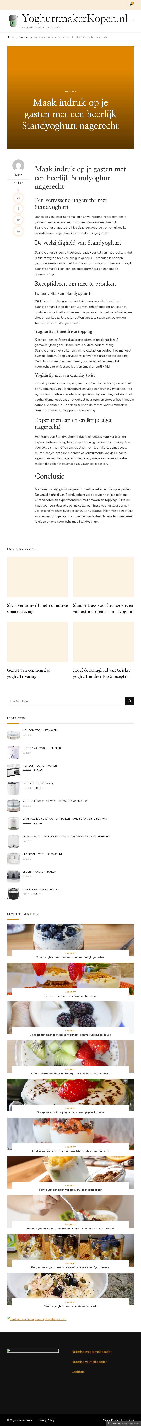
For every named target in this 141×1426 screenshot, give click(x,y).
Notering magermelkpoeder (92, 1352)
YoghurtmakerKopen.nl (75, 19)
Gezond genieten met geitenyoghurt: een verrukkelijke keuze (70, 1035)
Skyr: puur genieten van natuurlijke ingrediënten (70, 1190)
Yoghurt (70, 91)
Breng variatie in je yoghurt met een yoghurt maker (70, 1112)
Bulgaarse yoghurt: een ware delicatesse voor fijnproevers (70, 1267)
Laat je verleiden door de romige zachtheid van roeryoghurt (70, 1074)
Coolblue (78, 1372)
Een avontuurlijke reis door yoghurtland (70, 996)
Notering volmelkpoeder (89, 1362)
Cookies (129, 1420)
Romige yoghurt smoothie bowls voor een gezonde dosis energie (70, 1228)
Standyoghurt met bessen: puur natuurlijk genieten (70, 957)
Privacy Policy (46, 1420)
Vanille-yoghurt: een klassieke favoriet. (70, 1306)
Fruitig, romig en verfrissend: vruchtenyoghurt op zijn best (70, 1151)
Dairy (18, 175)
